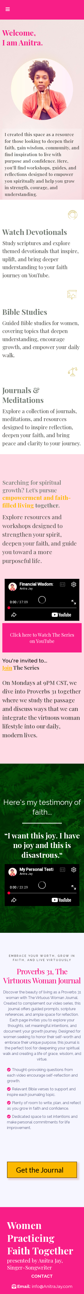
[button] (7, 9)
